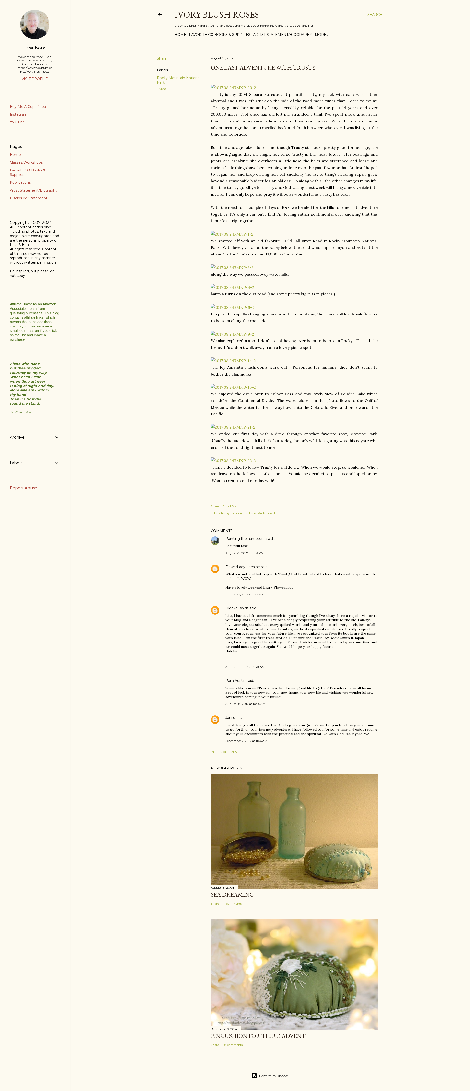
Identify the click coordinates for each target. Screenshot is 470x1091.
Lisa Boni (35, 47)
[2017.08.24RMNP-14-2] (233, 360)
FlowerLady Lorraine (242, 567)
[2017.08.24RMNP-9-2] (232, 334)
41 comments (232, 903)
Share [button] (162, 58)
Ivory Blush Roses (217, 14)
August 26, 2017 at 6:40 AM (245, 667)
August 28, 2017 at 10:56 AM (245, 704)
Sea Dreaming (232, 894)
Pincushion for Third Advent (258, 1036)
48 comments (233, 1045)
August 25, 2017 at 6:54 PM (244, 553)
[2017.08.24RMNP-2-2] (232, 267)
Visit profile (35, 79)
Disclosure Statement (28, 198)
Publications (20, 182)
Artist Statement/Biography (282, 34)
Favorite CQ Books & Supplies (219, 34)
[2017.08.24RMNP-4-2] (232, 287)
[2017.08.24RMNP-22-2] (233, 460)
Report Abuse (23, 488)
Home (180, 34)
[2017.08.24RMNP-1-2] (232, 234)
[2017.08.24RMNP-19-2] (233, 387)
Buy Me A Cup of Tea (28, 106)
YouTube (17, 122)
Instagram (18, 114)
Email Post (230, 506)
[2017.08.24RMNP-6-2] (232, 307)
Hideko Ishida (237, 608)
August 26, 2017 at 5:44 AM (244, 594)
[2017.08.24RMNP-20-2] (233, 87)
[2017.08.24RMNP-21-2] (233, 427)
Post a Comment (225, 752)
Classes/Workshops (26, 162)
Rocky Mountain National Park (243, 513)
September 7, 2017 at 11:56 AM (246, 741)
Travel (162, 88)
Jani (228, 717)
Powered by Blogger (273, 1076)
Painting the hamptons (245, 538)
